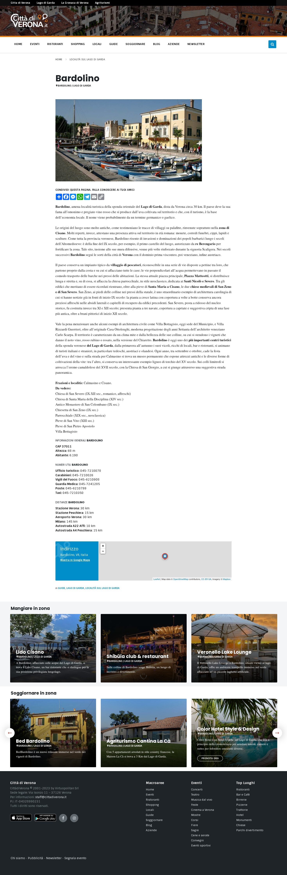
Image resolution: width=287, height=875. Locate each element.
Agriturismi (102, 3)
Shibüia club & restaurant (137, 656)
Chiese (240, 825)
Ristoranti (152, 799)
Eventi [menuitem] (34, 44)
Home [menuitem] (18, 44)
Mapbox (227, 579)
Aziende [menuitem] (174, 44)
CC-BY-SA (206, 579)
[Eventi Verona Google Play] (45, 820)
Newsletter (54, 858)
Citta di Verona (20, 3)
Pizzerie (241, 805)
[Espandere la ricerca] (272, 44)
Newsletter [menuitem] (196, 44)
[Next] (277, 733)
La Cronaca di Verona (74, 3)
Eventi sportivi (201, 845)
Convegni (197, 840)
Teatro (195, 794)
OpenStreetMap (180, 579)
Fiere (194, 825)
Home (58, 59)
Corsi (194, 820)
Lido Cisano (30, 652)
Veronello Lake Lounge (224, 652)
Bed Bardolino (33, 741)
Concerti (197, 789)
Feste (194, 805)
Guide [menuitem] (113, 44)
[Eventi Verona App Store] (21, 820)
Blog (149, 825)
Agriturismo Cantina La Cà (139, 741)
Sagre (195, 830)
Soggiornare (154, 820)
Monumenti (244, 820)
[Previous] (10, 733)
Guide (61, 588)
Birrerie (241, 799)
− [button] (103, 551)
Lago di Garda (46, 3)
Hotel (240, 815)
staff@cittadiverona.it (50, 797)
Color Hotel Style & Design (228, 729)
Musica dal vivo (201, 799)
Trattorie (242, 810)
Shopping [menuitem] (78, 44)
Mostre (196, 815)
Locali (150, 810)
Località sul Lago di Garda (87, 59)
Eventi (150, 794)
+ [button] (103, 546)
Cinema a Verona (202, 810)
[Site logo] (29, 26)
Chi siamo (18, 858)
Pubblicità (35, 858)
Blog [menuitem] (156, 44)
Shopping (152, 805)
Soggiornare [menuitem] (135, 44)
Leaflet (156, 579)
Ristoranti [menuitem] (55, 44)
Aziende (151, 830)
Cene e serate (200, 835)
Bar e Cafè (243, 794)
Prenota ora (210, 758)
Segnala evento (75, 858)
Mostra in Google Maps (75, 560)
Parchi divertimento (249, 830)
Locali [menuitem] (97, 44)
